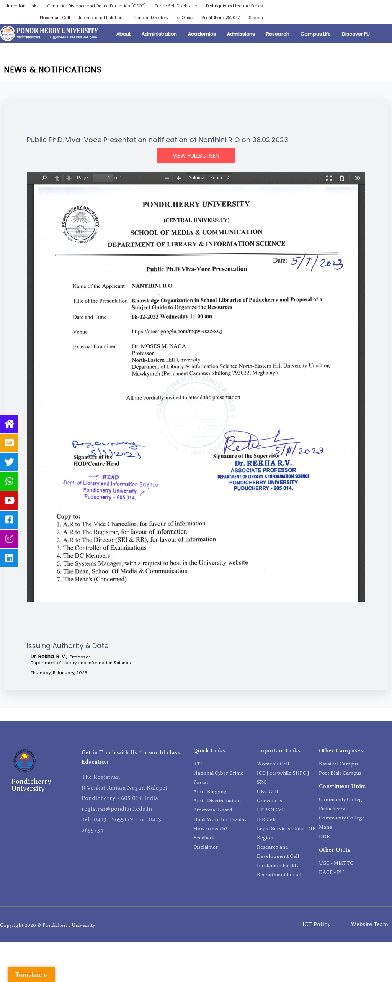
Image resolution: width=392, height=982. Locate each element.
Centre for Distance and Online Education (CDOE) (96, 6)
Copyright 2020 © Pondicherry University (47, 925)
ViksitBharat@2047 (220, 18)
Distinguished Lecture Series (234, 6)
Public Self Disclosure (176, 6)
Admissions (241, 34)
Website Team (369, 924)
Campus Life (316, 34)
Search (256, 18)
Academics (202, 34)
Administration (159, 34)
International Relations (102, 18)
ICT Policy (316, 924)
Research (277, 34)
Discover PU (356, 34)
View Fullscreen (196, 155)
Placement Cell (55, 18)
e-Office (185, 18)
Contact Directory (151, 18)
